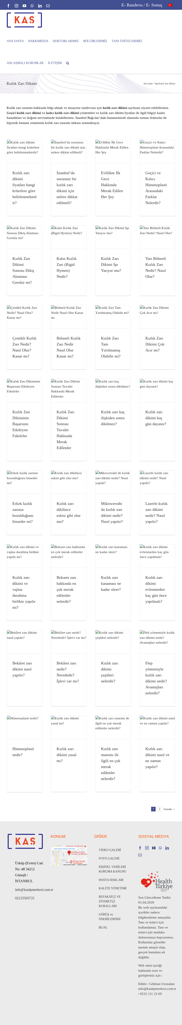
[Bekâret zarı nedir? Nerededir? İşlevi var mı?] (68, 641)
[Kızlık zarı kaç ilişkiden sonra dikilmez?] (113, 390)
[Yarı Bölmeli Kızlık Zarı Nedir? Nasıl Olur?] (157, 237)
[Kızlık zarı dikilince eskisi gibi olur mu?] (68, 482)
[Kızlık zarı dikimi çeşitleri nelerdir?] (113, 641)
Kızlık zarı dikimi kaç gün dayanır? (155, 418)
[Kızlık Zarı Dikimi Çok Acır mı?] (157, 316)
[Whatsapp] (160, 848)
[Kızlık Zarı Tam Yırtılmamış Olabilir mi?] (113, 316)
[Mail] (140, 855)
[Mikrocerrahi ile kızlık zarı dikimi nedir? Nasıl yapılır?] (113, 482)
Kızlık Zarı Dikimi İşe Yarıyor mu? (111, 264)
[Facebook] (140, 848)
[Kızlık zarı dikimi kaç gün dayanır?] (157, 390)
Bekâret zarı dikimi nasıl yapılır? (22, 669)
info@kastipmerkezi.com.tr (29, 890)
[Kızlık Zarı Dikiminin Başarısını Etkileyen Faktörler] (24, 390)
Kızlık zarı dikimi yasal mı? (66, 755)
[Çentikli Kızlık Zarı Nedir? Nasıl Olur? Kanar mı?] (24, 316)
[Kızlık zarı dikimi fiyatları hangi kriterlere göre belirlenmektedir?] (24, 151)
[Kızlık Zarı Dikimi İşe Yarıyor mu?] (113, 237)
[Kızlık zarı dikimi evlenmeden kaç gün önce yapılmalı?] (157, 556)
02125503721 (25, 898)
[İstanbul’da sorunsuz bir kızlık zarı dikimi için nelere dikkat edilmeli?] (68, 151)
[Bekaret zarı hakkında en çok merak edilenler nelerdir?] (68, 556)
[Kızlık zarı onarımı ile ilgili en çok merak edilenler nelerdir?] (113, 727)
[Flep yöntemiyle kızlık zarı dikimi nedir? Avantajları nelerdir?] (157, 641)
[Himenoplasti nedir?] (24, 727)
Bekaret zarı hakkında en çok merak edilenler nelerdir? (66, 589)
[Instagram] (147, 848)
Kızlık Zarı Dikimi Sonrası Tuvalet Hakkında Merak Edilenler (65, 430)
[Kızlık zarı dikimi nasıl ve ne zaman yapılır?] (157, 727)
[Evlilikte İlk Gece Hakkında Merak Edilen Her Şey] (113, 151)
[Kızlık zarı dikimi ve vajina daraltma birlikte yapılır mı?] (24, 556)
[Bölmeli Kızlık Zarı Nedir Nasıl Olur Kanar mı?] (68, 316)
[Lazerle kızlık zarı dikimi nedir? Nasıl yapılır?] (157, 482)
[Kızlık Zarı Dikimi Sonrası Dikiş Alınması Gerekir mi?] (24, 237)
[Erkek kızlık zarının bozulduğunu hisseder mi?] (24, 482)
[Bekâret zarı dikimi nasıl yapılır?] (24, 641)
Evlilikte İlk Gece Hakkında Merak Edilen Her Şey (112, 185)
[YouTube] (154, 848)
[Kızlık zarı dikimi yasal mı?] (68, 727)
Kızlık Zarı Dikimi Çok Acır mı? (154, 344)
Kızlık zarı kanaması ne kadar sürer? (111, 583)
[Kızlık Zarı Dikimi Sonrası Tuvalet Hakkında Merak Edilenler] (68, 390)
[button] (67, 63)
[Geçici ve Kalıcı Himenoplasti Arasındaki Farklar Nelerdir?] (157, 151)
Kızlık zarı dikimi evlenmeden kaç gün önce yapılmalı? (156, 589)
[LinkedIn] (167, 848)
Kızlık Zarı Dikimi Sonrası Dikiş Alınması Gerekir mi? (23, 270)
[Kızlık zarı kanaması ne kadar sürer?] (113, 556)
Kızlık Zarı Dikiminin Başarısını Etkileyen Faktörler (21, 424)
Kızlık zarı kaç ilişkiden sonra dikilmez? (113, 418)
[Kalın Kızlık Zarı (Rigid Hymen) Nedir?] (68, 237)
